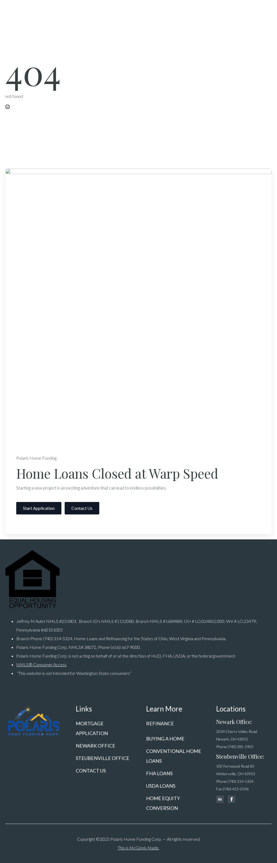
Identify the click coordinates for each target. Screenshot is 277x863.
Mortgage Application (92, 728)
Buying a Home (165, 739)
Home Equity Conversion (163, 803)
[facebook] (231, 799)
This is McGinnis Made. (138, 847)
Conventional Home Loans (173, 756)
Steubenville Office (102, 758)
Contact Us (91, 771)
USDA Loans (160, 786)
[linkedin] (220, 799)
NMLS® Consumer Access (41, 664)
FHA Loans (159, 773)
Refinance (160, 723)
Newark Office (95, 746)
